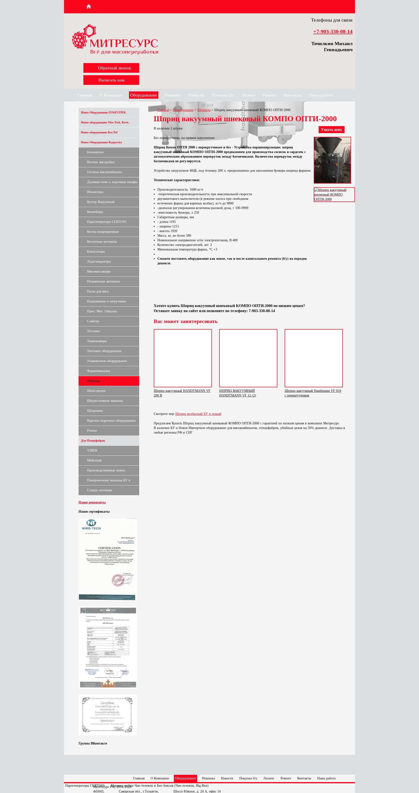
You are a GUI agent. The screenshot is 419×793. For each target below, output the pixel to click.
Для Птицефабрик (93, 440)
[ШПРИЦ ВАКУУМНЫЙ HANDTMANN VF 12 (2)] (248, 358)
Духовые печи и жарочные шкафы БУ (112, 183)
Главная (84, 95)
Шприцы (93, 381)
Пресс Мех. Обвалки (102, 311)
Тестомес (93, 331)
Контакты (292, 95)
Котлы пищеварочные (103, 232)
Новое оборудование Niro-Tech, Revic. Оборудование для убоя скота (105, 124)
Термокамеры (97, 341)
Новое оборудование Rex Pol (99, 132)
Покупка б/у (222, 95)
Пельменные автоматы (103, 281)
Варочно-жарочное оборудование (111, 420)
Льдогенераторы (99, 261)
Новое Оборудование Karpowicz (101, 142)
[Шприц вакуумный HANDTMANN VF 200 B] (183, 358)
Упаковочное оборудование (107, 361)
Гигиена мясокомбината (104, 172)
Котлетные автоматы (102, 241)
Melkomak (94, 460)
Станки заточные (99, 490)
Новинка (172, 95)
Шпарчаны (95, 411)
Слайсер (93, 321)
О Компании (111, 95)
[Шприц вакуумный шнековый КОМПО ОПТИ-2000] (332, 185)
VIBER (92, 450)
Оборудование (143, 95)
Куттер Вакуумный (101, 202)
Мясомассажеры (98, 271)
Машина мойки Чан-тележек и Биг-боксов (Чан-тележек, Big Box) (160, 785)
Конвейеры (95, 212)
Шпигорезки (96, 391)
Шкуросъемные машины (105, 401)
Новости (196, 95)
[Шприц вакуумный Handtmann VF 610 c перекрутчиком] (314, 358)
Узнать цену (331, 130)
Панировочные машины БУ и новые (108, 481)
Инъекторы (95, 192)
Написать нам (111, 80)
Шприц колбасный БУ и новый (198, 414)
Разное (92, 430)
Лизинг (248, 95)
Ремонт (269, 95)
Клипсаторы (96, 251)
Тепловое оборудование (104, 351)
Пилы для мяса (98, 291)
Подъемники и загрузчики (106, 301)
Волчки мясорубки (100, 162)
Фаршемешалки (98, 371)
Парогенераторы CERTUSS (107, 222)
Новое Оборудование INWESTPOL (103, 112)
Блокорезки (95, 152)
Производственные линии (106, 470)
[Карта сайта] (98, 6)
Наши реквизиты (92, 502)
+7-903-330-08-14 (333, 31)
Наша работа (321, 95)
